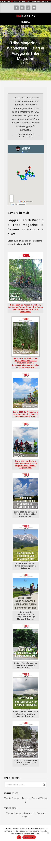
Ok (19, 837)
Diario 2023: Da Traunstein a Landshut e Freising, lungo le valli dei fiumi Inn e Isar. (25, 414)
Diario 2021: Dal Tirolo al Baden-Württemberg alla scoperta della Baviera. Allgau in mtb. (25, 464)
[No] (48, 833)
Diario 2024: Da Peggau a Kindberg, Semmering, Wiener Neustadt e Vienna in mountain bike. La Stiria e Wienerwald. (25, 308)
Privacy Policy (29, 837)
